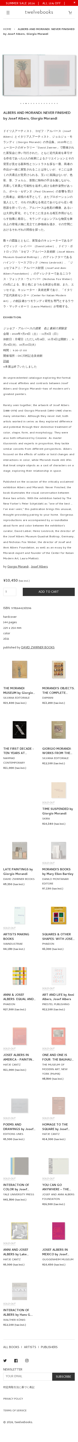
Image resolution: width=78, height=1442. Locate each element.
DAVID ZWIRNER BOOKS (38, 647)
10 (44, 103)
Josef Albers (39, 566)
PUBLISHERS (49, 1347)
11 (46, 103)
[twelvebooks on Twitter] (5, 1361)
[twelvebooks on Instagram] (27, 1361)
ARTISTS (30, 1347)
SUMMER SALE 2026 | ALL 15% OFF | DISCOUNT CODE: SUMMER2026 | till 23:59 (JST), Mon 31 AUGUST (36, 3)
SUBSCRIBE (63, 1377)
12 (49, 103)
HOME (7, 29)
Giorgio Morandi (18, 566)
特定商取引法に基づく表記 (18, 1387)
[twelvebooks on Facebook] (16, 1361)
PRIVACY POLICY (13, 1399)
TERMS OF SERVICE (15, 1411)
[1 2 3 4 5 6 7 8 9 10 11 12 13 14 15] (39, 75)
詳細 (6, 361)
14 (54, 103)
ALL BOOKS (11, 1347)
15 (57, 103)
